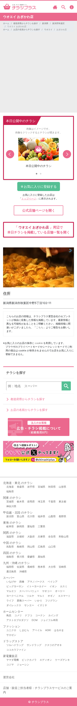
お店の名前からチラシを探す (26, 29)
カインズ (53, 615)
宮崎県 (62, 566)
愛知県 (31, 526)
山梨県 (52, 516)
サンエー (29, 605)
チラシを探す (66, 385)
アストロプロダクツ (17, 620)
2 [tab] (41, 174)
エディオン (46, 659)
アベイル (37, 630)
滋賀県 (10, 536)
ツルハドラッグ (15, 645)
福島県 (10, 491)
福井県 (41, 516)
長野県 (62, 516)
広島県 (41, 546)
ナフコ (28, 615)
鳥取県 (10, 546)
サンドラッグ (34, 645)
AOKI (48, 630)
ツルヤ (30, 595)
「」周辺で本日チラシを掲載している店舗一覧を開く (38, 229)
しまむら (24, 630)
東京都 (62, 501)
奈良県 (52, 536)
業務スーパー (24, 600)
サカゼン (11, 634)
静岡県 (20, 526)
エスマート (64, 595)
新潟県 (45, 23)
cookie (39, 343)
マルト (41, 595)
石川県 (31, 516)
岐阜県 (10, 526)
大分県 (52, 566)
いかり (38, 600)
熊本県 (41, 566)
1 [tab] (36, 174)
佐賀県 (20, 566)
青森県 (20, 486)
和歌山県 (64, 536)
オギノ (51, 595)
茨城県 (10, 501)
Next (67, 154)
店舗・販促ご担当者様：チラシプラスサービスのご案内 (37, 690)
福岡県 (10, 566)
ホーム (6, 23)
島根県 (20, 546)
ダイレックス (13, 605)
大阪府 (31, 536)
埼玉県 (41, 501)
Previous (10, 154)
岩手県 (31, 486)
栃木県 (20, 501)
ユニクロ (11, 630)
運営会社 (9, 677)
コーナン (40, 615)
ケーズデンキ (62, 659)
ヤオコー (47, 591)
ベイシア (52, 581)
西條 (21, 581)
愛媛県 (31, 556)
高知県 (41, 556)
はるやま (59, 630)
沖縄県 (23, 571)
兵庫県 (41, 536)
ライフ (10, 600)
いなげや (11, 581)
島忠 (8, 615)
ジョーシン (23, 664)
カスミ (63, 586)
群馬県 (31, 501)
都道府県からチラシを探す (25, 23)
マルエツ (11, 591)
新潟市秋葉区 (58, 23)
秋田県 (52, 486)
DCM (35, 620)
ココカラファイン (16, 649)
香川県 (20, 556)
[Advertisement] (38, 74)
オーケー (60, 591)
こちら (39, 327)
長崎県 (31, 566)
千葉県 (52, 501)
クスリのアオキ (53, 645)
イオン (53, 586)
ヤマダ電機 (12, 659)
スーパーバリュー (29, 591)
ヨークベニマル (15, 595)
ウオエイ (48, 29)
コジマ (10, 664)
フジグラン (51, 600)
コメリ (18, 615)
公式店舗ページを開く (38, 210)
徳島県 (10, 556)
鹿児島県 (11, 571)
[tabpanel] (38, 154)
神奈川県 (11, 506)
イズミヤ (42, 605)
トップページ (28, 198)
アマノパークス (36, 581)
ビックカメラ (29, 659)
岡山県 (31, 546)
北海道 (10, 486)
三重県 (41, 526)
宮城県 (41, 486)
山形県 (62, 486)
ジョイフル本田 (49, 620)
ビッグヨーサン (15, 586)
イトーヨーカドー (36, 586)
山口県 (52, 546)
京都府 (20, 536)
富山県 (20, 516)
